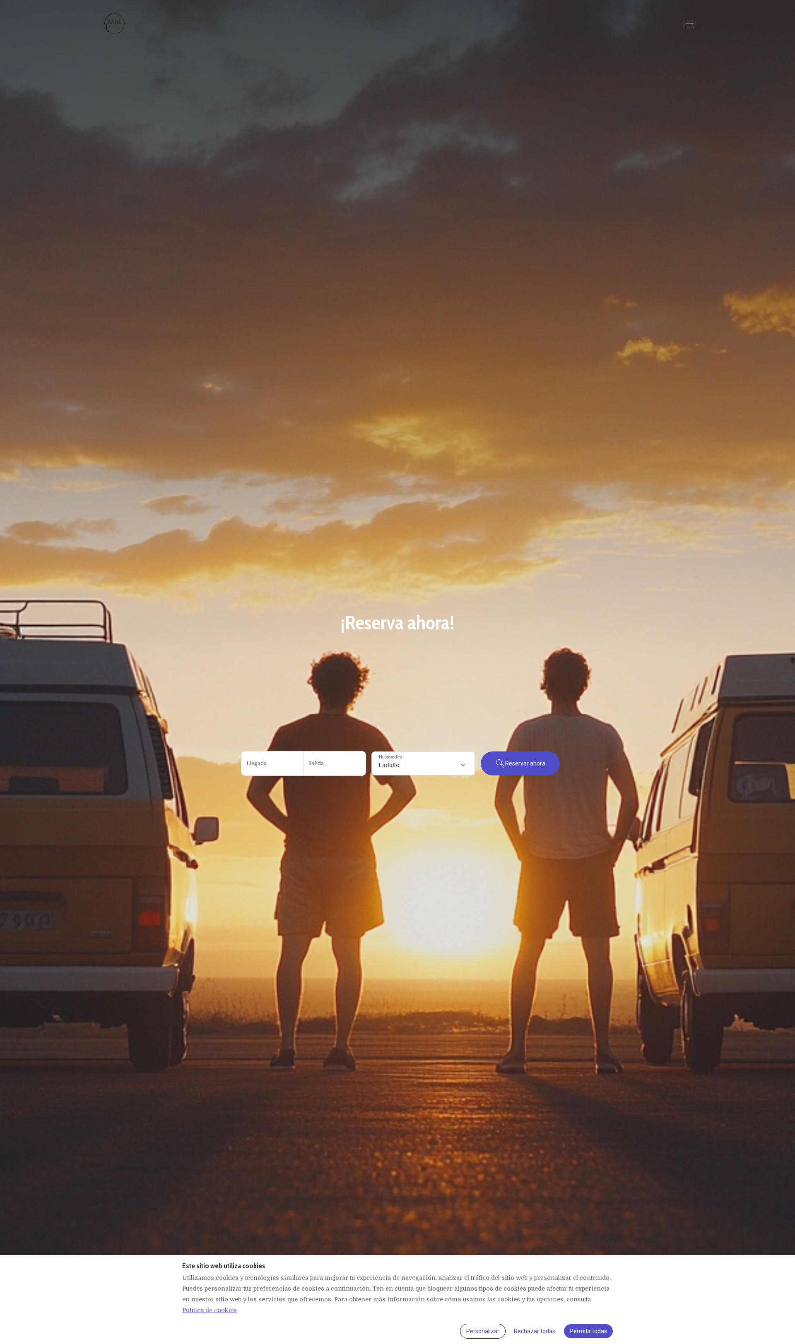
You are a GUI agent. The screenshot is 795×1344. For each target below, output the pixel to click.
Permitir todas (588, 1331)
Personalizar (482, 1331)
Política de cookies (209, 1310)
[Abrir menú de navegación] (689, 24)
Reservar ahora (525, 763)
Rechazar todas (534, 1331)
